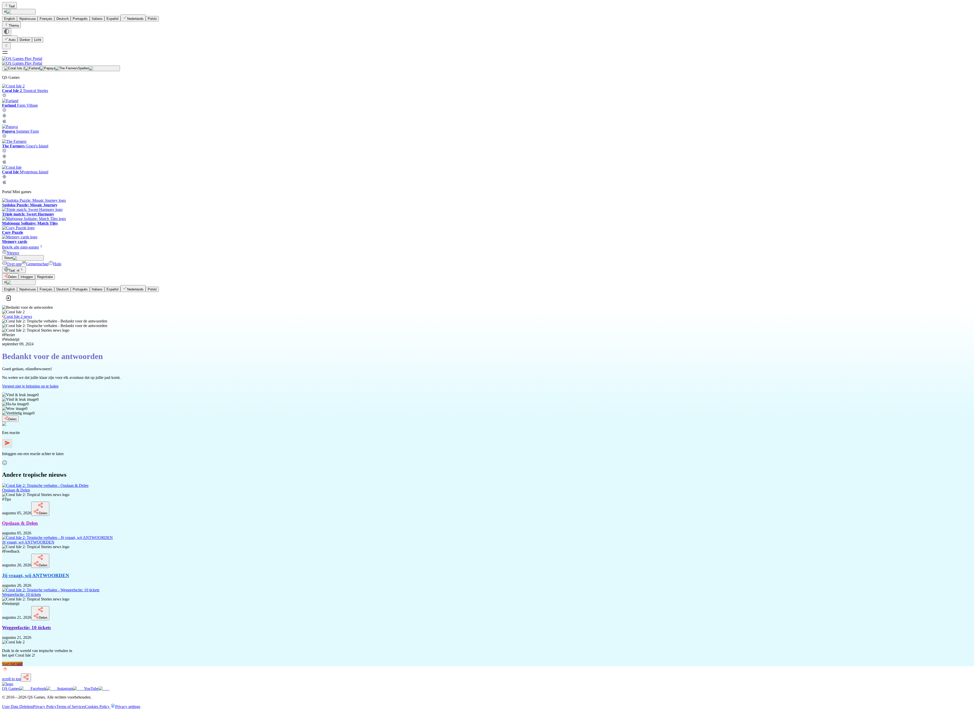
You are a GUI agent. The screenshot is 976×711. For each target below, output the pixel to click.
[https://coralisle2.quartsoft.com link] (4, 96)
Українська (27, 19)
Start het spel (12, 664)
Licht (37, 40)
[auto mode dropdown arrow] (6, 32)
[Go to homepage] (488, 60)
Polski (152, 19)
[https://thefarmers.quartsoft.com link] (4, 151)
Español (112, 19)
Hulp (57, 264)
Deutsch (62, 19)
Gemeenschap (37, 264)
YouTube (91, 688)
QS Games (11, 688)
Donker (25, 40)
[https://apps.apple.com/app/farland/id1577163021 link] (4, 122)
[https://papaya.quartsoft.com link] (4, 137)
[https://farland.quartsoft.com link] (4, 111)
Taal (12, 6)
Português (80, 19)
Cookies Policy (98, 706)
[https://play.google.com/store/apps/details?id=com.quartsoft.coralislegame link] (4, 177)
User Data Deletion (17, 706)
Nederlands (135, 19)
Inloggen (27, 277)
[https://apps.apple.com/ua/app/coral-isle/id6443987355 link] (4, 183)
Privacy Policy (44, 706)
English (9, 19)
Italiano (97, 19)
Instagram (65, 688)
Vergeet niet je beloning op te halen (30, 386)
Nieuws (13, 253)
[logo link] (7, 684)
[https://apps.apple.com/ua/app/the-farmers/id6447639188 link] (4, 163)
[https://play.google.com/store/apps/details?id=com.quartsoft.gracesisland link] (4, 157)
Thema (14, 25)
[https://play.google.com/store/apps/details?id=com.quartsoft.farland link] (4, 116)
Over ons (14, 264)
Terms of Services (70, 706)
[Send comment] (7, 443)
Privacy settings (127, 706)
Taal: (14, 270)
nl (5, 11)
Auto (12, 40)
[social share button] (26, 677)
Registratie (45, 277)
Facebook (38, 688)
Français (46, 19)
